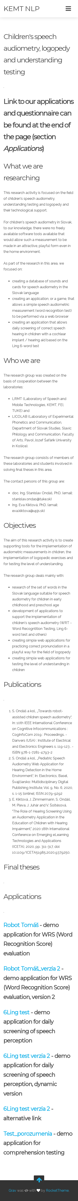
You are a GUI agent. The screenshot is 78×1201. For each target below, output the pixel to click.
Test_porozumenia (27, 1133)
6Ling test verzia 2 (26, 1055)
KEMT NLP (21, 8)
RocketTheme (57, 1191)
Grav (12, 1191)
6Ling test (16, 1012)
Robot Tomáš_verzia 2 (31, 968)
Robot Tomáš (20, 924)
